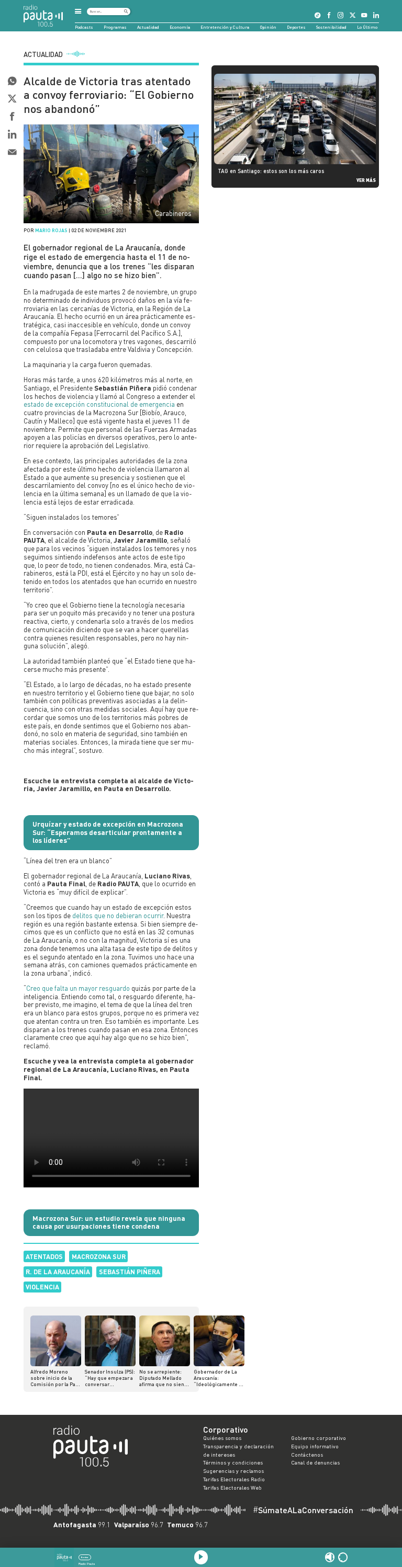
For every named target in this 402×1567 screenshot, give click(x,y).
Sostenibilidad (331, 27)
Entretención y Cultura (224, 27)
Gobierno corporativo (318, 1438)
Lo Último (367, 27)
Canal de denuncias (315, 1462)
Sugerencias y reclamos (233, 1471)
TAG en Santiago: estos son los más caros (271, 170)
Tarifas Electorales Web (232, 1487)
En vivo (84, 1557)
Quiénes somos (222, 1438)
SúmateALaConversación (303, 1510)
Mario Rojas (51, 230)
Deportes (296, 27)
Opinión (268, 27)
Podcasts (84, 27)
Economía (180, 27)
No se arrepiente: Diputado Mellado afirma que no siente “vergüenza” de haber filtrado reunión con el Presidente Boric (164, 1378)
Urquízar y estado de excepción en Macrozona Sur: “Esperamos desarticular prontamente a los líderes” (107, 832)
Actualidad (148, 27)
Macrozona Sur (99, 1256)
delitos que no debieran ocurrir (117, 915)
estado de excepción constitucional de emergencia (99, 404)
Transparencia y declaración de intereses (238, 1450)
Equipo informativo (315, 1446)
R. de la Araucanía (58, 1271)
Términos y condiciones (233, 1462)
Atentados (44, 1256)
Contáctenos (307, 1454)
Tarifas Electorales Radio (234, 1479)
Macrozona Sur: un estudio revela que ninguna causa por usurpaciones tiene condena (108, 1222)
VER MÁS (366, 180)
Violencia (42, 1287)
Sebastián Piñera (129, 1271)
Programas (115, 27)
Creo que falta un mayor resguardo (78, 988)
